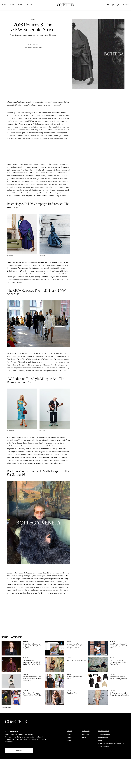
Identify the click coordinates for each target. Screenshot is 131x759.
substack (85, 734)
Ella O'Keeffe (34, 44)
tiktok (84, 737)
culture (29, 5)
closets (20, 5)
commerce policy (104, 734)
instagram (85, 731)
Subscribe (126, 5)
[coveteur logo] (65, 5)
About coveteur (11, 731)
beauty (12, 5)
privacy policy (103, 737)
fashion (4, 5)
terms (100, 740)
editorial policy (103, 731)
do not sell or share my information (111, 743)
